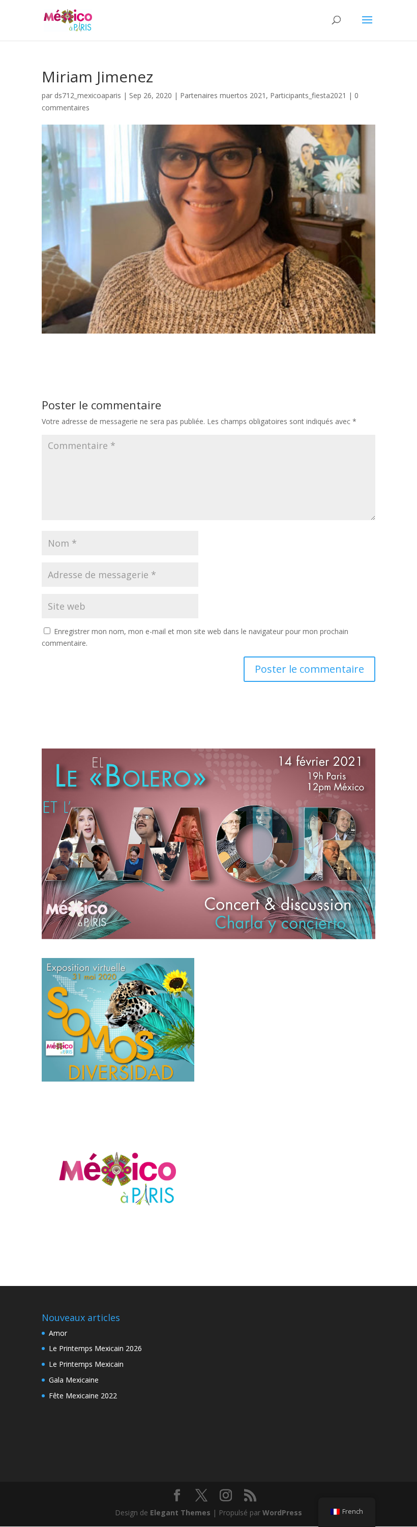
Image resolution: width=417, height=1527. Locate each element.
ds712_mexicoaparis (87, 95)
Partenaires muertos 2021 (223, 95)
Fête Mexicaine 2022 (83, 1395)
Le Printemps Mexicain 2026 (95, 1348)
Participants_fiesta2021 (308, 95)
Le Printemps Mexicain (86, 1364)
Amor (58, 1333)
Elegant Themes (180, 1512)
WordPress (282, 1512)
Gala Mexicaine (74, 1380)
